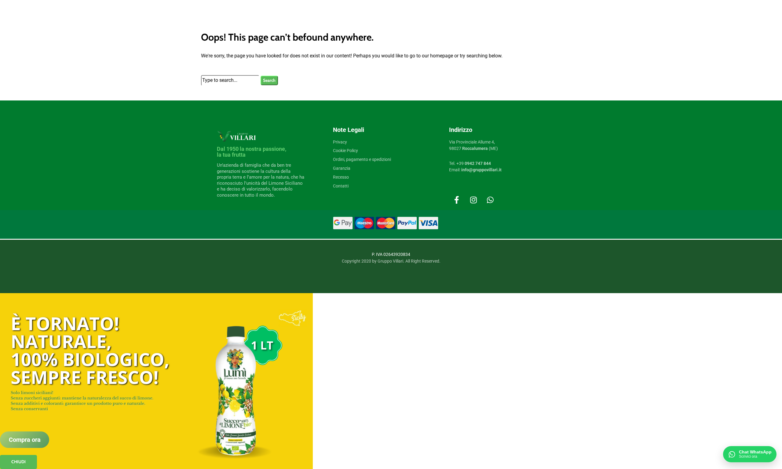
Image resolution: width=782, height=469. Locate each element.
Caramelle (195, 338)
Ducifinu (194, 391)
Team (191, 295)
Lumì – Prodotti (200, 409)
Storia (191, 259)
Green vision (197, 303)
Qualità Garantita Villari (205, 277)
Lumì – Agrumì (199, 400)
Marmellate (196, 356)
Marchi (194, 382)
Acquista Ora (201, 320)
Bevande (194, 330)
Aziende (193, 286)
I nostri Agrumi (203, 435)
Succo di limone (200, 365)
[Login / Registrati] (651, 240)
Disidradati (195, 347)
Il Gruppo (197, 250)
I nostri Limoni (199, 444)
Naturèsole (195, 426)
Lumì (192, 373)
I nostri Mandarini (201, 453)
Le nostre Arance (200, 462)
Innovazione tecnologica (207, 312)
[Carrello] (668, 240)
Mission (193, 268)
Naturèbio (195, 418)
